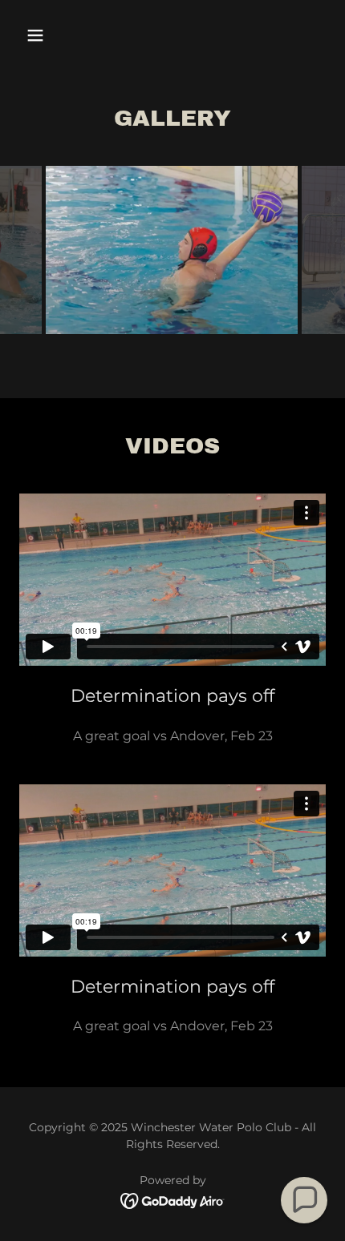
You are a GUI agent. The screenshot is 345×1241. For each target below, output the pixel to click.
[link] (172, 1199)
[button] (42, 35)
